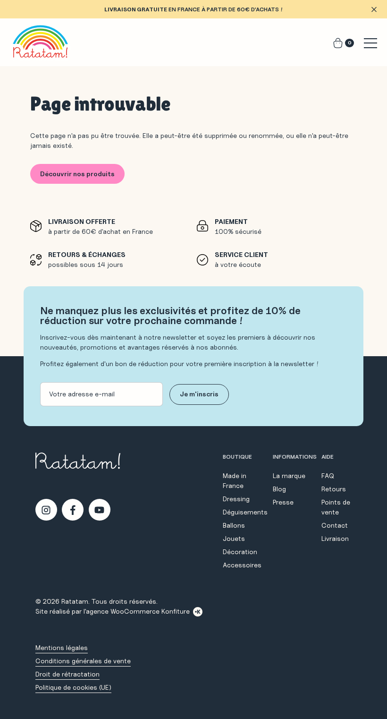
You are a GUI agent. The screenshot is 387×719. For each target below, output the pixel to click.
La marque (289, 475)
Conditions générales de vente (83, 661)
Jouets (234, 538)
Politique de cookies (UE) (73, 687)
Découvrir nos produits (77, 174)
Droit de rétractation (67, 674)
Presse (283, 502)
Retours (333, 489)
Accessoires (242, 565)
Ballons (234, 525)
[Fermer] (373, 9)
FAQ (327, 475)
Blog (279, 489)
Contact (334, 525)
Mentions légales (61, 647)
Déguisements (245, 512)
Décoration (240, 552)
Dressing (236, 499)
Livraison (335, 538)
